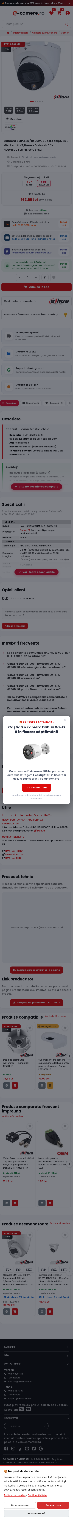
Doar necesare (20, 1505)
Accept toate (53, 1505)
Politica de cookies (15, 1495)
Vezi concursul (37, 787)
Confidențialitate (37, 1495)
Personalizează (36, 1513)
